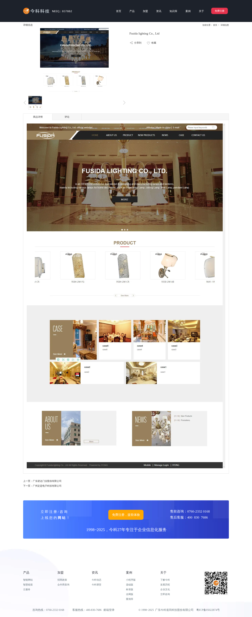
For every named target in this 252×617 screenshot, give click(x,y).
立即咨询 (165, 594)
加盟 (60, 572)
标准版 (129, 589)
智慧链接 (28, 584)
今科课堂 (96, 584)
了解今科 (165, 580)
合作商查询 (63, 584)
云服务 (26, 589)
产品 (26, 572)
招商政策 (62, 580)
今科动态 (96, 580)
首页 (215, 25)
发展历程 (165, 584)
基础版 (129, 584)
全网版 (129, 594)
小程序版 (131, 580)
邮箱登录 (109, 609)
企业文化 (165, 589)
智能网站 (28, 580)
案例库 (129, 599)
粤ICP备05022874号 (208, 609)
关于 (163, 572)
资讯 (95, 572)
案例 (129, 572)
